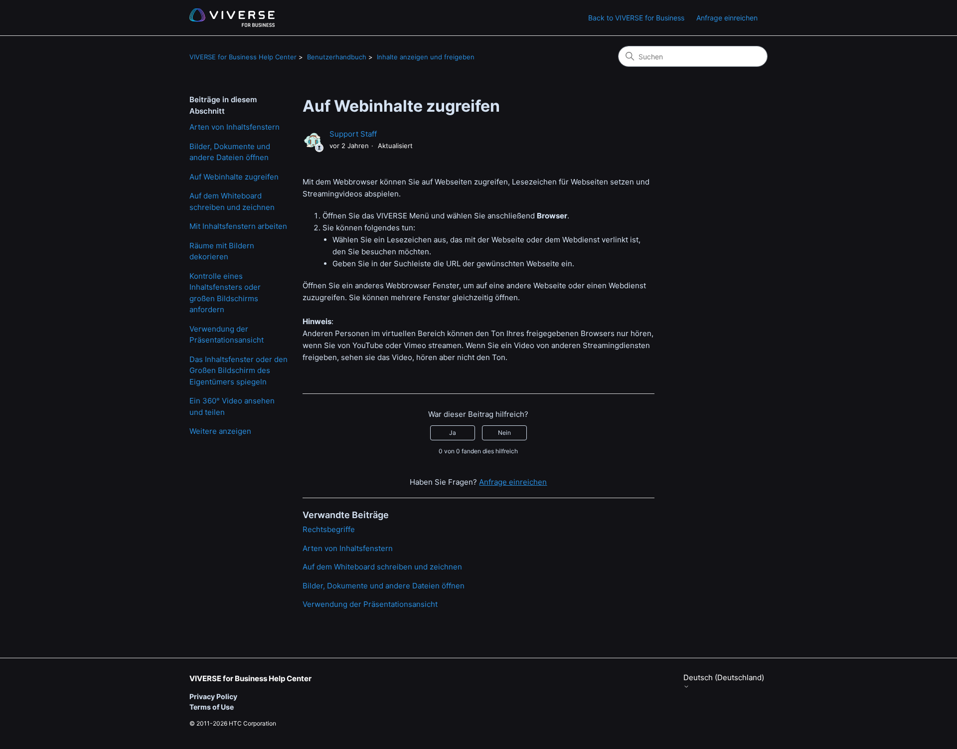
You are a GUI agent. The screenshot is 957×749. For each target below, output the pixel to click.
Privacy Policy (213, 696)
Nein (504, 432)
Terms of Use (211, 707)
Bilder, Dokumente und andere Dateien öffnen (229, 152)
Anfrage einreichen (727, 17)
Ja (452, 432)
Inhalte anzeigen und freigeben (426, 57)
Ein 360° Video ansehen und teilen (232, 406)
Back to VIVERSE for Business (636, 17)
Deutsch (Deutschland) (723, 677)
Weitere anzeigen (220, 431)
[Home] (232, 17)
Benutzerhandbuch (336, 57)
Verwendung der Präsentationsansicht (226, 334)
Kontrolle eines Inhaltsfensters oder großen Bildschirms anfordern (225, 293)
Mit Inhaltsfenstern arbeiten (238, 226)
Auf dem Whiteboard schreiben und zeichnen (232, 201)
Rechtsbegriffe (329, 529)
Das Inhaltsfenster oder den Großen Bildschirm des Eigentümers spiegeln (238, 370)
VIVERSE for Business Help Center (243, 57)
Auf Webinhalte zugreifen (234, 177)
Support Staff (353, 134)
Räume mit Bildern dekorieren (221, 251)
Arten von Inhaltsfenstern (234, 127)
